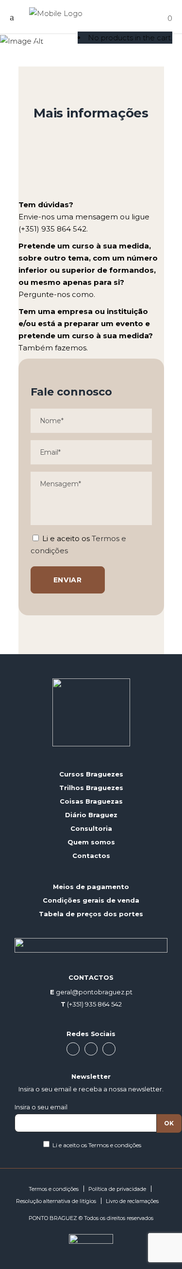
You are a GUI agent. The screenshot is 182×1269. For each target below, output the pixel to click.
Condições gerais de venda (91, 900)
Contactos (91, 855)
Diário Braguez (91, 815)
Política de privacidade (117, 1189)
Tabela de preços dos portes (91, 914)
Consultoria (91, 828)
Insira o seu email (41, 1107)
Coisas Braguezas (91, 801)
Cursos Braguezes (91, 774)
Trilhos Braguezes (91, 787)
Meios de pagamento (91, 886)
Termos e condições (114, 1145)
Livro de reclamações (132, 1201)
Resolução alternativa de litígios (56, 1201)
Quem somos (91, 842)
